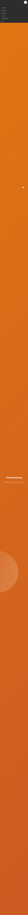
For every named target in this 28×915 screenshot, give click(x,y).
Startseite (6, 482)
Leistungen (12, 482)
